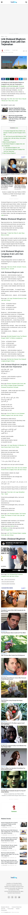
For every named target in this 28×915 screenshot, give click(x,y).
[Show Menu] (1, 2)
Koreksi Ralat (10, 908)
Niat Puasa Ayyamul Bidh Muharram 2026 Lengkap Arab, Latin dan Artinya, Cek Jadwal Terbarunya (15, 138)
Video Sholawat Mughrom (9, 153)
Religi (6, 36)
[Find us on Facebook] (8, 897)
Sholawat (21, 86)
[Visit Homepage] (14, 2)
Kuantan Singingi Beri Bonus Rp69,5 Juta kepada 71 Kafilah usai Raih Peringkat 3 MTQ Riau (17, 109)
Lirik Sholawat (14, 86)
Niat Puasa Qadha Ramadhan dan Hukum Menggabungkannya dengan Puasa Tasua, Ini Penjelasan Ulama (9, 862)
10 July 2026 (11, 827)
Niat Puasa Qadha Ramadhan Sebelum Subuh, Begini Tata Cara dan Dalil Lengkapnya (10, 854)
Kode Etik (3, 908)
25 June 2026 (11, 842)
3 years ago (15, 50)
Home (2, 36)
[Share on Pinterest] (16, 79)
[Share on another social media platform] (25, 79)
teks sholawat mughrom (8, 583)
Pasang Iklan (4, 910)
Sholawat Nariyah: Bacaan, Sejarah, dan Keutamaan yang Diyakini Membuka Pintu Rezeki (9, 847)
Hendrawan (4, 827)
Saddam (8, 50)
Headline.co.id (5, 86)
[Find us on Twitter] (12, 897)
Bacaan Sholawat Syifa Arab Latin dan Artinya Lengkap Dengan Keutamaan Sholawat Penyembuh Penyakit (13, 385)
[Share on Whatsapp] (8, 79)
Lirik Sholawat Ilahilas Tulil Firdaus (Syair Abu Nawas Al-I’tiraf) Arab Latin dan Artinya (13, 515)
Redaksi (18, 908)
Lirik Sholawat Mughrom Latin (12, 147)
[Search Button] (26, 2)
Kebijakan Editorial (5, 907)
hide (17, 128)
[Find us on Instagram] (15, 897)
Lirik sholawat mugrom (8, 581)
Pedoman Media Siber (17, 907)
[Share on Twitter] (12, 79)
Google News (8, 530)
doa (19, 90)
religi (2, 215)
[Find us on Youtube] (19, 897)
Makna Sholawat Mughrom (9, 142)
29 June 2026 (12, 122)
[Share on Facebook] (3, 79)
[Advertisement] (14, 18)
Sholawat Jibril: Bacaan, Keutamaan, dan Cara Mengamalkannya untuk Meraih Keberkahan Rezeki (9, 839)
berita (12, 526)
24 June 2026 (11, 857)
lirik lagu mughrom (9, 579)
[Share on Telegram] (21, 79)
